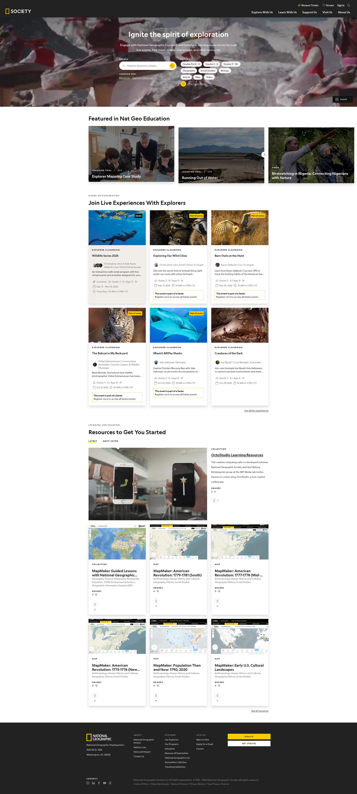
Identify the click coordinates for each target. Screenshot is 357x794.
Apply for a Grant (204, 744)
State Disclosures (160, 783)
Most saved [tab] (110, 441)
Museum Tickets (309, 5)
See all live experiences (256, 410)
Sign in (340, 5)
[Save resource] (214, 500)
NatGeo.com (140, 747)
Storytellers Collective (176, 762)
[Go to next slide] (264, 155)
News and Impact (142, 751)
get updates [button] (249, 743)
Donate (330, 5)
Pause (343, 99)
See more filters (197, 83)
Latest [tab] (93, 441)
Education (170, 748)
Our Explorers (171, 739)
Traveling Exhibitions (175, 766)
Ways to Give (202, 739)
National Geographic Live (177, 757)
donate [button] (249, 736)
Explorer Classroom (142, 77)
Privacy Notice (197, 783)
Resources (124, 77)
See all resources (259, 710)
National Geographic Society (144, 741)
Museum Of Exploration (176, 753)
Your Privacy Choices (218, 783)
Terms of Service (179, 783)
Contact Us (139, 756)
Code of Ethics (141, 783)
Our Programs (171, 744)
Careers (200, 748)
